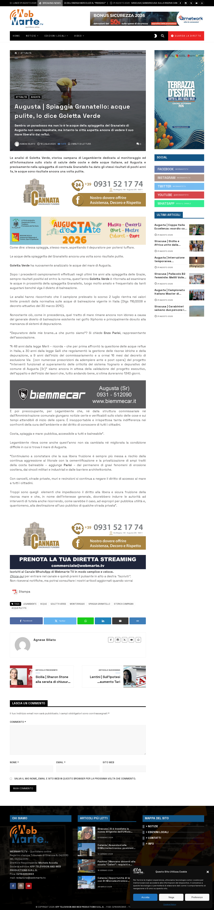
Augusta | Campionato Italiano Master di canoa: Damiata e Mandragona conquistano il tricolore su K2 (170, 292)
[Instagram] (186, 3)
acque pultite (19, 608)
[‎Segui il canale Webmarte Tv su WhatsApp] (202, 3)
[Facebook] (180, 3)
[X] (191, 3)
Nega (171, 897)
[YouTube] (196, 3)
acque (43, 604)
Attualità (26, 53)
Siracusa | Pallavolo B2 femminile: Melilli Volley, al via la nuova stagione (170, 275)
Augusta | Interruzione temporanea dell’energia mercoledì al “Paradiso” (169, 259)
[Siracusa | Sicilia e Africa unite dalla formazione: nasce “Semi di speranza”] (196, 246)
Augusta (35, 97)
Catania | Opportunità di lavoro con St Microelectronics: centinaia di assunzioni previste (117, 880)
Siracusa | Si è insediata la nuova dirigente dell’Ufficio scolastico (114, 830)
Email (60, 762)
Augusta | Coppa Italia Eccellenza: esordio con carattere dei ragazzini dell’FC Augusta (170, 226)
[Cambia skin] (155, 36)
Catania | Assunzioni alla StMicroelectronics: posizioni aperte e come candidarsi (115, 847)
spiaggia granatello (99, 604)
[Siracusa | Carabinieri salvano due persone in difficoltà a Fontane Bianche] (196, 311)
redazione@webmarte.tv (31, 877)
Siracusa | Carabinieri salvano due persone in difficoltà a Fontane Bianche (170, 308)
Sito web (108, 762)
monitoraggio (77, 604)
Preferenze (197, 897)
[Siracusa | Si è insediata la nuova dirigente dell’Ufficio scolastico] (86, 833)
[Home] (16, 53)
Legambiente (30, 604)
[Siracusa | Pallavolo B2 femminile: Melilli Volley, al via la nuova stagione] (196, 278)
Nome (14, 762)
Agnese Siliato (45, 640)
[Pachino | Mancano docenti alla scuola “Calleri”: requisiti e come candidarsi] (86, 866)
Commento (18, 722)
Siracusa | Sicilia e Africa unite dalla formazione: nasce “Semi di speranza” (167, 243)
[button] (207, 871)
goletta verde (58, 604)
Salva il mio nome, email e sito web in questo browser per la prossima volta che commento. (75, 778)
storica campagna (123, 604)
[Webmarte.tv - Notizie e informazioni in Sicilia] (26, 18)
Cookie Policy (169, 904)
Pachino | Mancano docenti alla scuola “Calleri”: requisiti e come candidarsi (116, 863)
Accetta (145, 897)
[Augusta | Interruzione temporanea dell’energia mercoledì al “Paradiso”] (196, 262)
